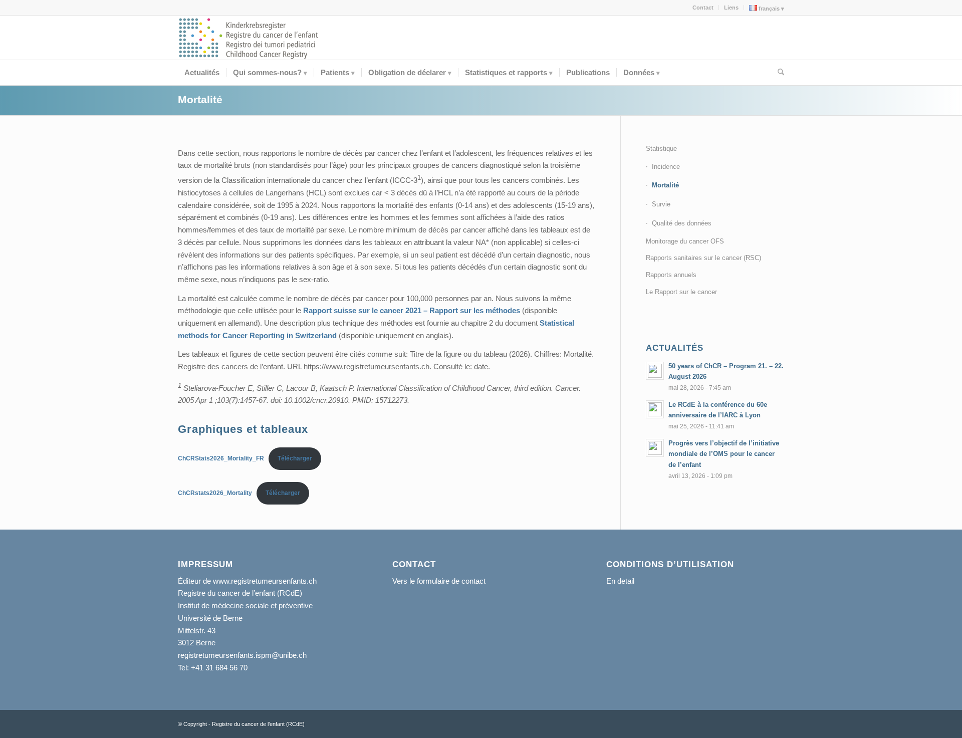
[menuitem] (703, 7)
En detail (620, 581)
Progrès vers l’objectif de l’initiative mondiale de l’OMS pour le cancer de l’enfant (723, 453)
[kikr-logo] (249, 38)
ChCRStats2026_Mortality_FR (221, 458)
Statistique (661, 148)
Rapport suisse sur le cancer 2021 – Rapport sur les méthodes (412, 310)
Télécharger (295, 458)
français (768, 9)
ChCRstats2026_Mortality (215, 493)
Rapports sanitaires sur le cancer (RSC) (703, 258)
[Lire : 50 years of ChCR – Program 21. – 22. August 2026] (655, 371)
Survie (661, 204)
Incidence (666, 166)
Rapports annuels (671, 275)
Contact (702, 8)
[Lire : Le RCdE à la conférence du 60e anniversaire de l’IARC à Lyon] (655, 409)
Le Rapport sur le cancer (681, 292)
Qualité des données (681, 223)
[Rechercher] (777, 72)
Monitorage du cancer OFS (685, 241)
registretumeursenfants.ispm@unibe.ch (242, 655)
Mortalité (200, 99)
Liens (731, 8)
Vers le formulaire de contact (439, 581)
